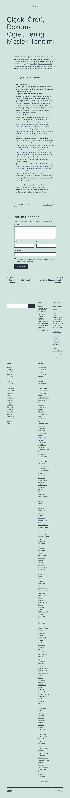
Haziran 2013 (10, 390)
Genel (40, 553)
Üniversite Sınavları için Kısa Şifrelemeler (43, 753)
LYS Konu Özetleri (43, 628)
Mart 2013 (10, 397)
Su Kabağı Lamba (43, 325)
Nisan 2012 (10, 423)
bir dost (54, 348)
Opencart (41, 656)
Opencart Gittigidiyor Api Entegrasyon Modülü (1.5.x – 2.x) (42, 310)
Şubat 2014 (10, 374)
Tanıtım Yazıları (42, 713)
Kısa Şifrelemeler (43, 588)
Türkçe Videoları (43, 748)
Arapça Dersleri (42, 473)
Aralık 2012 (10, 405)
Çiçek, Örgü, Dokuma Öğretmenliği (41, 64)
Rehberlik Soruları (43, 692)
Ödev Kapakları (42, 654)
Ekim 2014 (10, 369)
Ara (8, 303)
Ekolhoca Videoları (43, 536)
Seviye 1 (40, 703)
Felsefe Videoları (43, 546)
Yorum (16, 224)
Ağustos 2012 (11, 414)
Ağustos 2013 (11, 386)
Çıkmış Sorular (42, 482)
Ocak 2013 (10, 402)
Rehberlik (41, 689)
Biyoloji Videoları (43, 480)
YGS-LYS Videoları (43, 781)
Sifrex (35, 6)
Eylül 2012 (10, 412)
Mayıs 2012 (10, 421)
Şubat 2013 (10, 400)
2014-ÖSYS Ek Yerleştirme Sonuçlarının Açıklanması (42, 317)
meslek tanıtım (42, 68)
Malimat (40, 630)
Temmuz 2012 (11, 416)
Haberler (40, 560)
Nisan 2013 (10, 395)
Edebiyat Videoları (43, 527)
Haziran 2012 (10, 419)
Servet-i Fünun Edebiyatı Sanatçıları (42, 699)
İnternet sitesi (18, 250)
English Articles (42, 539)
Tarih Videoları (42, 736)
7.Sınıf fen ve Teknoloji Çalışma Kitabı (43, 414)
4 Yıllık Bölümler (43, 390)
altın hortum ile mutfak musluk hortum (56, 334)
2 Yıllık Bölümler (43, 388)
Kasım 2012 (10, 407)
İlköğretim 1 (41, 565)
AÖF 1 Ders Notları (43, 470)
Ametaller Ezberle (57, 350)
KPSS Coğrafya (42, 600)
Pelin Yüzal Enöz (43, 673)
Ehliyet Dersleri (42, 534)
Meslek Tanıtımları (47, 205)
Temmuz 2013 (11, 388)
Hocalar (40, 562)
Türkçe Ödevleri (43, 746)
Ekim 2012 (10, 409)
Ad (15, 242)
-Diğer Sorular (42, 367)
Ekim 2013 (10, 381)
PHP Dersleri (42, 680)
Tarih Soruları (42, 734)
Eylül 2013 (10, 383)
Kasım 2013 (10, 379)
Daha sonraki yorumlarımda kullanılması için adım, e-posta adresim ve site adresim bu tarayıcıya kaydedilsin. (35, 260)
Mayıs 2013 (10, 393)
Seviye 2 (40, 706)
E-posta (39, 242)
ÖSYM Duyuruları (43, 668)
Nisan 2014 (10, 372)
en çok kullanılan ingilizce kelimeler (43, 322)
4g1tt (15, 206)
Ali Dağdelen (42, 468)
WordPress (49, 791)
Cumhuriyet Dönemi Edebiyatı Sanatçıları (43, 497)
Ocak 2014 (10, 376)
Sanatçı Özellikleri (43, 694)
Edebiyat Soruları (43, 525)
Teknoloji (41, 739)
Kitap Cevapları (42, 583)
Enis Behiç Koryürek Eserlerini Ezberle (43, 329)
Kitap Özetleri (42, 586)
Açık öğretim (42, 442)
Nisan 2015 (10, 367)
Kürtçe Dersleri (42, 621)
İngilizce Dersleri (43, 567)
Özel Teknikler (42, 670)
